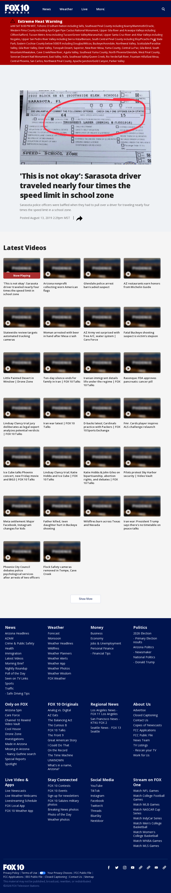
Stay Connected (62, 779)
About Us (142, 704)
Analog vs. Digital (59, 710)
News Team (141, 740)
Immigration (13, 653)
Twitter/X (97, 806)
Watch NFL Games (146, 791)
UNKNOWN (56, 760)
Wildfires (53, 648)
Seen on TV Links (16, 678)
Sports (9, 683)
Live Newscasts (15, 791)
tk (140, 867)
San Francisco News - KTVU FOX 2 (105, 721)
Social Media (102, 779)
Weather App (56, 663)
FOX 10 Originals (63, 704)
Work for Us (141, 755)
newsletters (164, 867)
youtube (132, 867)
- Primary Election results (145, 640)
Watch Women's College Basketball (145, 834)
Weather (56, 627)
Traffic (9, 688)
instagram (124, 867)
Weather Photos (59, 668)
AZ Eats (53, 715)
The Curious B (57, 725)
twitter (116, 867)
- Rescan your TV (144, 750)
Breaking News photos (63, 809)
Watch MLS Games (146, 846)
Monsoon (54, 638)
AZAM (9, 638)
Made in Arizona (16, 744)
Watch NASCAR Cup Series (146, 811)
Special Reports (15, 759)
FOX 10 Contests (59, 786)
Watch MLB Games (146, 804)
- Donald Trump (144, 662)
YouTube (97, 786)
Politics (140, 627)
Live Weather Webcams (21, 796)
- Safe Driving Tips (17, 693)
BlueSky (96, 816)
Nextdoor (97, 821)
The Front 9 (56, 735)
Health (9, 648)
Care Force (12, 715)
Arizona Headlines (17, 633)
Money (97, 627)
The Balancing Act (60, 720)
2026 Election (142, 633)
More (100, 9)
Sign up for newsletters (63, 796)
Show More (85, 598)
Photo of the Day (59, 814)
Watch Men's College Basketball (147, 825)
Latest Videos (14, 658)
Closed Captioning (145, 715)
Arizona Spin (13, 710)
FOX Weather (57, 678)
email (156, 867)
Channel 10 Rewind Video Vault (18, 722)
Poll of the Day (15, 673)
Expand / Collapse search (163, 9)
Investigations (14, 739)
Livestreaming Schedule (21, 801)
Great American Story (62, 740)
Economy (97, 638)
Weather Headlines (60, 643)
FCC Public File (143, 735)
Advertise (139, 710)
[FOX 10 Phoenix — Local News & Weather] (19, 9)
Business (97, 633)
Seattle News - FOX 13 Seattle (106, 729)
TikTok (95, 791)
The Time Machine (60, 755)
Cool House (13, 729)
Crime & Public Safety (19, 643)
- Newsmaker (142, 652)
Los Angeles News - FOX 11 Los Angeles (104, 712)
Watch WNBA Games (147, 841)
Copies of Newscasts (147, 725)
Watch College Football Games (149, 797)
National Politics (144, 657)
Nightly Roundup (16, 668)
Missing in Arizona (17, 749)
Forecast (54, 633)
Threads (96, 811)
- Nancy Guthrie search (20, 754)
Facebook (97, 801)
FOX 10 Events (57, 791)
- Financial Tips (101, 653)
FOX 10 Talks (56, 730)
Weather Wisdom (59, 673)
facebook (109, 867)
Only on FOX (16, 704)
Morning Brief (14, 663)
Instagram (97, 796)
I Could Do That (58, 745)
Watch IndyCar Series (147, 818)
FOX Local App (15, 806)
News (10, 627)
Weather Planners (60, 653)
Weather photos (59, 819)
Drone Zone (13, 734)
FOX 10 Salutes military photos (63, 802)
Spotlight (11, 764)
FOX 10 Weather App (19, 811)
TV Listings (140, 745)
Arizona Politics (143, 647)
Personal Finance (102, 648)
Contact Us (140, 720)
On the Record (57, 750)
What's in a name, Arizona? (60, 767)
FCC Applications (144, 730)
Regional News (104, 704)
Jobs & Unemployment (106, 643)
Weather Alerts (58, 658)
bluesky (148, 867)
